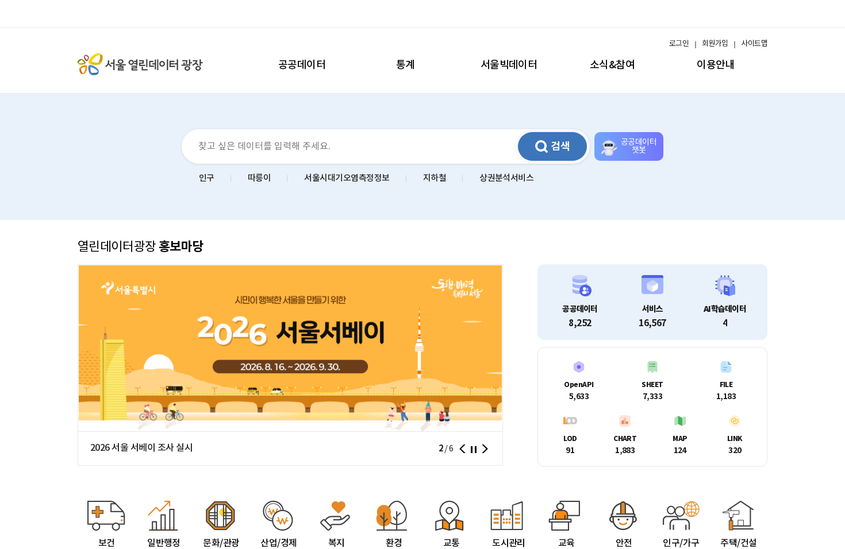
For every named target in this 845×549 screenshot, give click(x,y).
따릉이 (259, 178)
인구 (206, 178)
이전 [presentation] (462, 449)
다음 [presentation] (484, 449)
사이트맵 (754, 44)
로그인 (679, 44)
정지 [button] (473, 449)
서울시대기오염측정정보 (346, 178)
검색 (560, 146)
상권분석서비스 (506, 178)
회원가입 (715, 44)
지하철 (434, 178)
